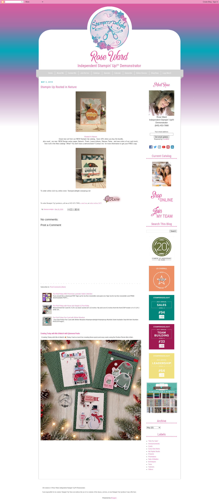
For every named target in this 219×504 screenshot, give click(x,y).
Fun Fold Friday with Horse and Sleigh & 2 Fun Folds (71, 306)
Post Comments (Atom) (58, 287)
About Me (60, 73)
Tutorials (151, 467)
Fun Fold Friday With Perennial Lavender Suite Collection (72, 294)
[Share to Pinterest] (78, 209)
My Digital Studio (154, 451)
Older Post (136, 283)
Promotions (152, 457)
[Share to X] (73, 209)
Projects (151, 454)
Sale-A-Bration (153, 459)
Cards (150, 446)
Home (50, 73)
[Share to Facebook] (76, 209)
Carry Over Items (154, 449)
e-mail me (83, 203)
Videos (150, 469)
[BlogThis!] (71, 209)
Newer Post (45, 283)
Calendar (117, 73)
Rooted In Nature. (90, 137)
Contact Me (72, 73)
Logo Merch (167, 73)
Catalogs (96, 73)
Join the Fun (84, 73)
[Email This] (68, 209)
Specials (107, 73)
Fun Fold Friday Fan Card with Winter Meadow (69, 317)
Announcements (154, 444)
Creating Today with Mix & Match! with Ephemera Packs (60, 333)
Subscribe (128, 73)
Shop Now (155, 73)
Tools (150, 464)
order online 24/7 (96, 203)
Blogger (113, 498)
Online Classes (141, 73)
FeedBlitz (166, 139)
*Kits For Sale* (153, 441)
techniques (152, 462)
